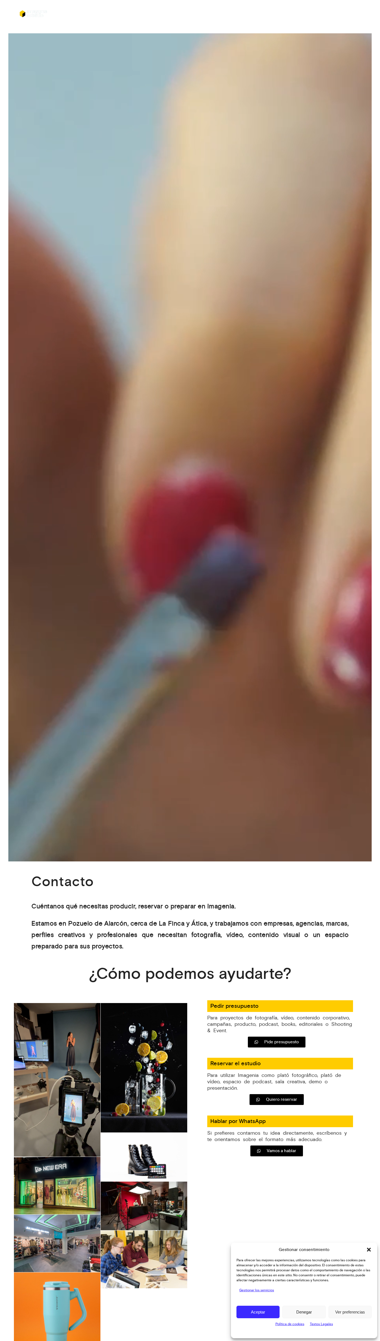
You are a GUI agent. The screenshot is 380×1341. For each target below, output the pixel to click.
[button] (369, 1249)
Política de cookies (289, 1324)
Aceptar (258, 1312)
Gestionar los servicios (256, 1290)
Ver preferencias (350, 1312)
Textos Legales (321, 1324)
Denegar (304, 1312)
